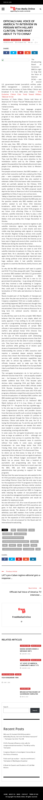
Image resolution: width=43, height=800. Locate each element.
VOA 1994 (18, 674)
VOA (38, 549)
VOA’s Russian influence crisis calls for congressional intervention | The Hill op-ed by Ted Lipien (19, 745)
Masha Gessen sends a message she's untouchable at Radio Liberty (29, 652)
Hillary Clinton (20, 534)
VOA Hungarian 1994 (10, 678)
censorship (22, 530)
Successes (26, 40)
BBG (13, 530)
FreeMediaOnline (8, 42)
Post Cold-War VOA (8, 674)
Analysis (6, 40)
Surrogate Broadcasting (12, 549)
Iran (5, 545)
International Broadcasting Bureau (16, 541)
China (31, 530)
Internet (34, 541)
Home (5, 794)
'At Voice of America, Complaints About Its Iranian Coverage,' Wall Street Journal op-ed (30, 666)
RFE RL (26, 545)
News (18, 794)
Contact (25, 794)
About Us (12, 794)
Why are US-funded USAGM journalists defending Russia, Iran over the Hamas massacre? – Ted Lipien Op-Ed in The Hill (20, 736)
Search (5, 707)
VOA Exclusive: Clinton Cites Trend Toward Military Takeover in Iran (21, 94)
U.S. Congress (28, 549)
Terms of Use (33, 794)
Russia (34, 545)
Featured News (15, 40)
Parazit (12, 545)
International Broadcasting (13, 537)
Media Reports (36, 646)
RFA (20, 545)
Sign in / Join (7, 2)
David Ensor (7, 534)
